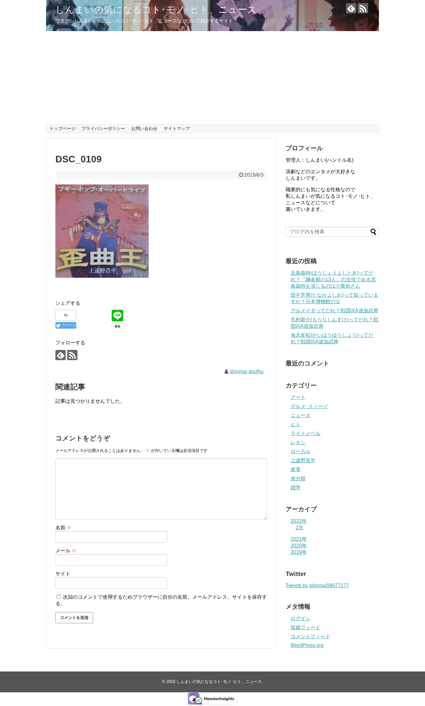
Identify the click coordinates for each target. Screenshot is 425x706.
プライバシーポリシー (103, 128)
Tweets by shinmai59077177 (317, 585)
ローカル (301, 451)
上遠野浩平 (303, 460)
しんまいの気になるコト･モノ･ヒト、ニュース (156, 9)
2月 (299, 527)
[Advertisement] (212, 77)
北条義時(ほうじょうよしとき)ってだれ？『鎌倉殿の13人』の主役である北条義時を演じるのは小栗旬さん (333, 279)
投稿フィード (305, 627)
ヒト (296, 424)
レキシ (298, 442)
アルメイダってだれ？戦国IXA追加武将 (334, 310)
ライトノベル (305, 433)
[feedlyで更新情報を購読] (351, 8)
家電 (296, 469)
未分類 (298, 478)
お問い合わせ (144, 128)
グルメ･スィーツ (309, 406)
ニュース (301, 415)
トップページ (62, 128)
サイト (62, 573)
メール (66, 550)
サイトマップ (177, 128)
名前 (63, 527)
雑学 (296, 487)
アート (298, 397)
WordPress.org (307, 645)
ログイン (301, 618)
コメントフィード (310, 636)
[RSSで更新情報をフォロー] (363, 8)
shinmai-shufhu (247, 371)
